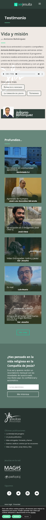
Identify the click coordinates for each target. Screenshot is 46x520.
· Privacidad (16, 504)
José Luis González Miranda (23, 201)
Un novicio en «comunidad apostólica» (23, 159)
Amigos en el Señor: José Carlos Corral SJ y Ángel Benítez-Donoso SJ (23, 308)
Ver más (23, 332)
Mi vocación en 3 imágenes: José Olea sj (23, 219)
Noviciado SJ (23, 172)
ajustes (33, 513)
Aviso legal (8, 504)
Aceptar (6, 516)
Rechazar (16, 516)
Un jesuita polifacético (14, 437)
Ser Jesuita (23, 260)
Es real (23, 277)
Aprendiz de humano (23, 189)
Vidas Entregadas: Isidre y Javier (23, 248)
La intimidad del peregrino (15, 434)
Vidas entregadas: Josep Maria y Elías (19, 447)
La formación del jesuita (14, 93)
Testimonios (34, 93)
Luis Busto (23, 289)
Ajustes (26, 516)
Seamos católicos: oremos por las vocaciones (22, 444)
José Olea (23, 231)
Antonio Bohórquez (14, 39)
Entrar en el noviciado (13, 87)
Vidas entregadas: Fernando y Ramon (19, 440)
